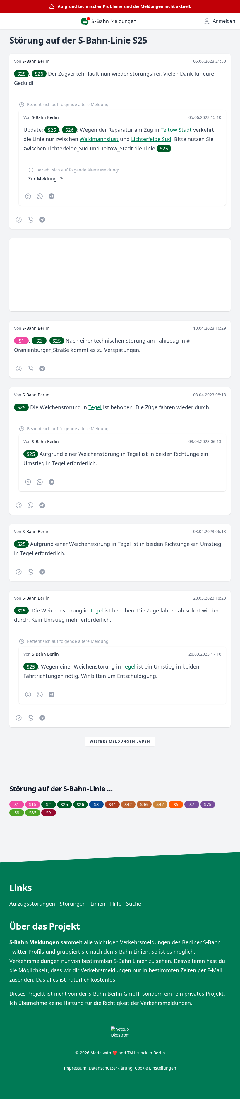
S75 (208, 804)
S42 (128, 804)
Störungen (73, 903)
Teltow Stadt (176, 129)
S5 (176, 804)
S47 (160, 804)
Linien (97, 903)
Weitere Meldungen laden (120, 741)
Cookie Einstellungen (155, 1068)
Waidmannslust (99, 139)
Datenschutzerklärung (111, 1068)
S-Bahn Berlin (36, 61)
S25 (21, 73)
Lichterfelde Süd (151, 139)
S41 (112, 804)
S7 (191, 804)
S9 (48, 812)
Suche (133, 903)
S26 (39, 73)
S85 (33, 812)
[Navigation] (9, 21)
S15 (33, 804)
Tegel (95, 407)
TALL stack (137, 1052)
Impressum (75, 1068)
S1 (21, 340)
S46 (144, 804)
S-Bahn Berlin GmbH (113, 993)
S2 (39, 340)
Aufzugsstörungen (32, 903)
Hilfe (115, 903)
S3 (96, 804)
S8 (16, 812)
